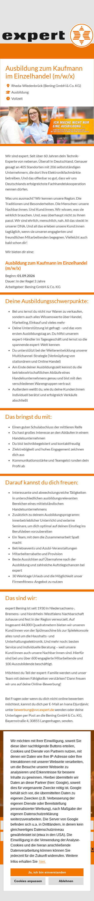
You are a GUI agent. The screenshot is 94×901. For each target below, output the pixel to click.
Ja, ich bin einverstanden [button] (47, 872)
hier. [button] (42, 861)
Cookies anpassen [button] (28, 881)
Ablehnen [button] (66, 881)
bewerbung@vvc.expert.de (34, 709)
